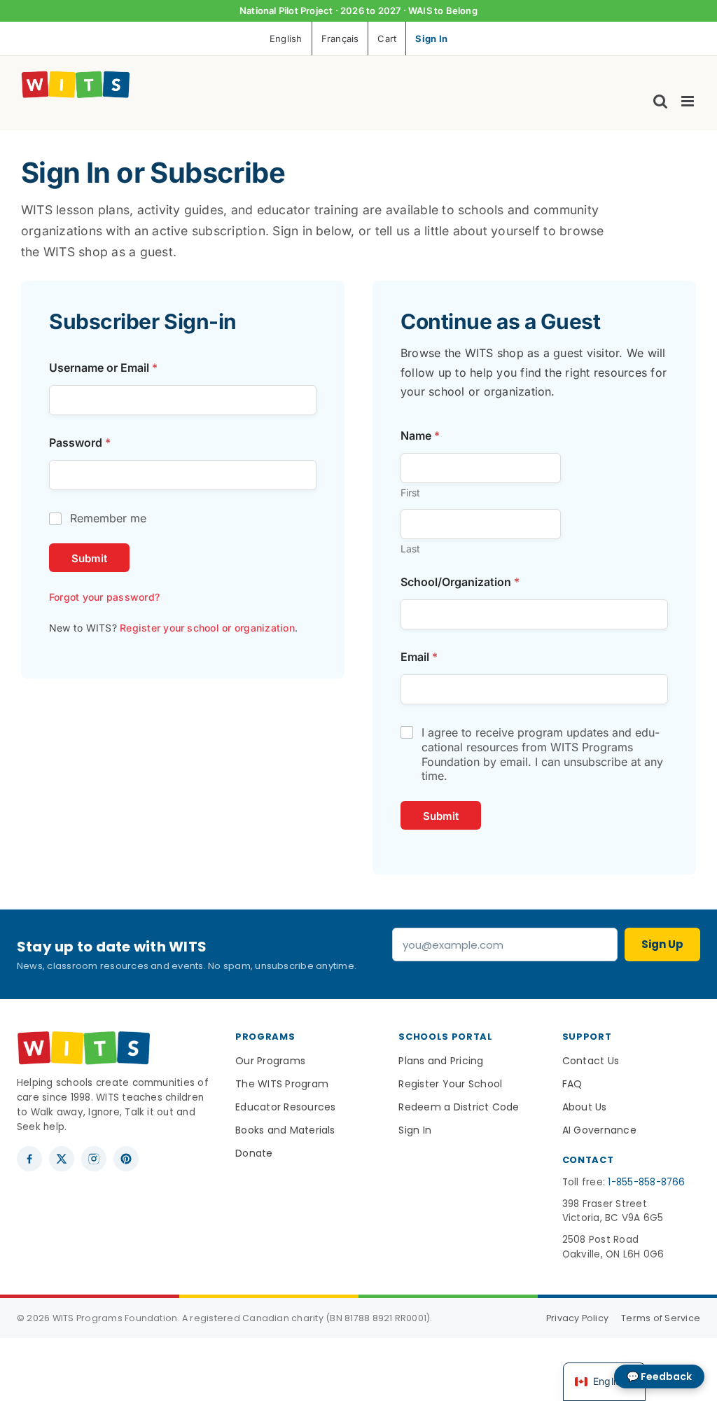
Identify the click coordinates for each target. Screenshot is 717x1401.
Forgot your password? (104, 597)
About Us (584, 1107)
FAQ (572, 1084)
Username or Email (103, 368)
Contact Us (590, 1061)
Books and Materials (285, 1130)
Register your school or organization (207, 628)
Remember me (108, 518)
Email (419, 657)
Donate (253, 1153)
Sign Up (662, 944)
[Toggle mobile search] (660, 101)
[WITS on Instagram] (93, 1158)
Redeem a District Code (458, 1107)
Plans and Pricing (440, 1061)
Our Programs (270, 1061)
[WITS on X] (61, 1158)
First (410, 493)
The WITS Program (281, 1084)
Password (80, 442)
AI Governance (599, 1130)
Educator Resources (285, 1107)
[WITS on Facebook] (29, 1158)
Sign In (414, 1130)
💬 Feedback (659, 1376)
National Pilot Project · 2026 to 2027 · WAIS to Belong (358, 10)
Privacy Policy (577, 1318)
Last (410, 549)
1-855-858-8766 (646, 1182)
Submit (89, 558)
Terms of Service (660, 1318)
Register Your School (450, 1084)
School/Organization (460, 582)
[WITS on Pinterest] (126, 1158)
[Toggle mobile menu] (688, 101)
